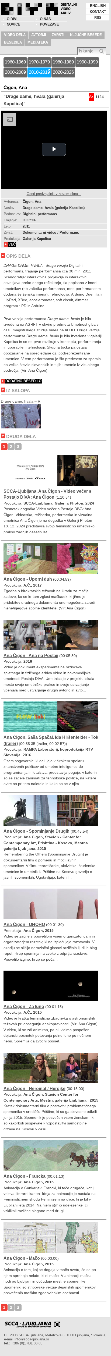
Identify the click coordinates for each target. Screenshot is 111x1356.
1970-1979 (39, 62)
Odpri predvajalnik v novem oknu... (54, 194)
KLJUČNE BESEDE (86, 35)
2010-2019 (39, 72)
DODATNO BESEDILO (23, 381)
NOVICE (13, 24)
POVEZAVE (49, 24)
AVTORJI (38, 35)
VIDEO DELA (15, 35)
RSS (98, 18)
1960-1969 (15, 62)
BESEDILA (13, 42)
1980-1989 (63, 62)
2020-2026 (63, 72)
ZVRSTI (58, 35)
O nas (45, 19)
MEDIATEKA (37, 42)
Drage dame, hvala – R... (22, 401)
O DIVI (12, 19)
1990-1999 (87, 62)
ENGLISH (98, 6)
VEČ (12, 244)
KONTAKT (98, 12)
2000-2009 (15, 72)
